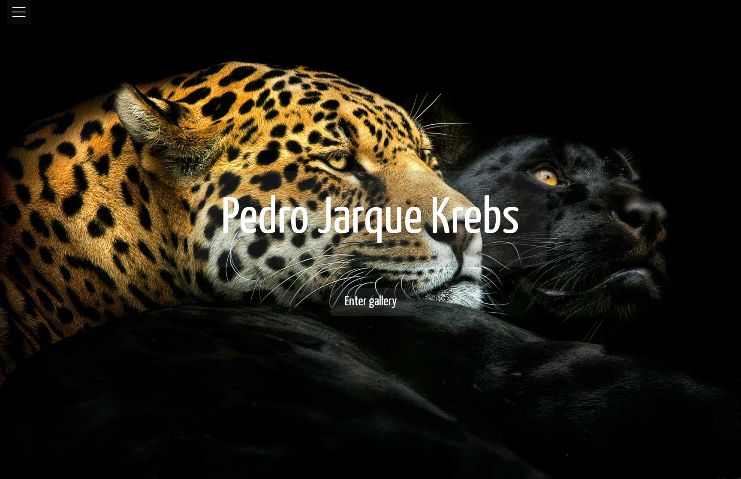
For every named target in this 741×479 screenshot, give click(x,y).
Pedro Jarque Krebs (370, 219)
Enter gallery (371, 301)
